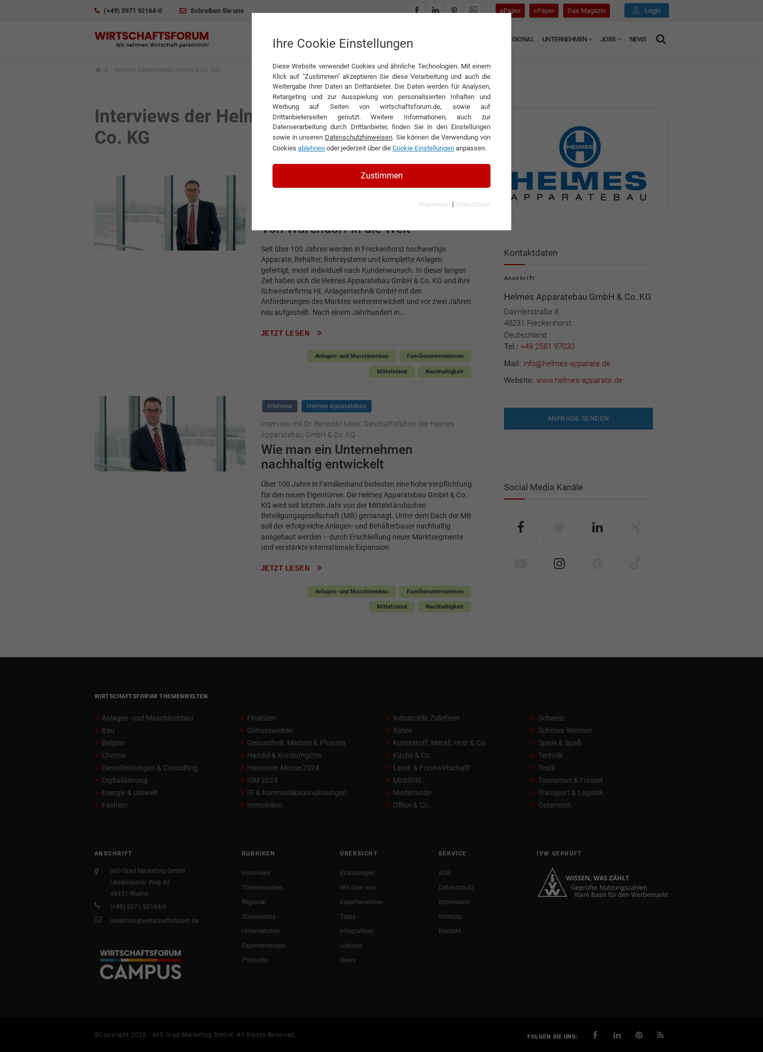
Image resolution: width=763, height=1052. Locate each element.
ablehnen (311, 148)
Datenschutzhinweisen (358, 137)
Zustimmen (382, 176)
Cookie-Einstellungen (423, 148)
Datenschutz (473, 204)
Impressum (435, 204)
